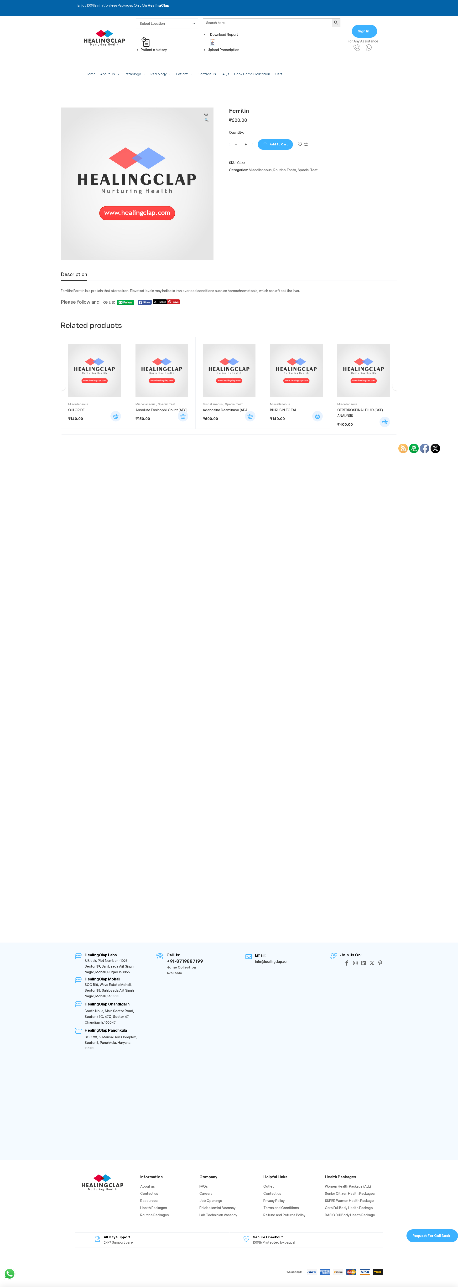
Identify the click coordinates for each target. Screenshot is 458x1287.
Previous (61, 386)
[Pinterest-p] (380, 963)
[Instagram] (355, 963)
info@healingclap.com (272, 962)
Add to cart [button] (115, 416)
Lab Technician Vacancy (218, 1215)
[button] (206, 117)
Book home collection (252, 74)
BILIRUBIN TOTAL (283, 410)
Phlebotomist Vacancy (217, 1208)
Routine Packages (154, 1215)
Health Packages (153, 1208)
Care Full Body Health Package (349, 1208)
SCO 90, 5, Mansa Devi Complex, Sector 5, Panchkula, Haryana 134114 (111, 1042)
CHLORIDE (76, 410)
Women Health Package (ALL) (348, 1186)
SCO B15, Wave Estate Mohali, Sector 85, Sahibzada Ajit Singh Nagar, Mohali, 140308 (109, 990)
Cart (278, 74)
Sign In (363, 31)
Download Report (224, 34)
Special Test (308, 170)
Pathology (133, 74)
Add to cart (279, 144)
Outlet (268, 1186)
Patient (182, 74)
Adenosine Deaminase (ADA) (226, 410)
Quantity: (236, 132)
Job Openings (210, 1201)
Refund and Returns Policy (284, 1215)
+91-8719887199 (185, 961)
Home (90, 74)
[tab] (74, 276)
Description (74, 274)
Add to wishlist (300, 144)
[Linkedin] (363, 963)
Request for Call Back (431, 1236)
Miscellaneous (260, 170)
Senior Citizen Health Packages (350, 1193)
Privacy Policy (274, 1201)
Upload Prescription (223, 50)
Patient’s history (154, 50)
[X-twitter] (372, 963)
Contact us (207, 74)
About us (107, 74)
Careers (206, 1193)
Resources (149, 1201)
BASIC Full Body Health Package (350, 1215)
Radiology (159, 74)
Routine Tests (284, 170)
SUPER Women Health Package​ (349, 1201)
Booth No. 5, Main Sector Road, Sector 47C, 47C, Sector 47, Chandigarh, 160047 (109, 1016)
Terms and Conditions (281, 1208)
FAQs (225, 74)
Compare (306, 144)
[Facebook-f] (346, 963)
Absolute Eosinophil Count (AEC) (161, 410)
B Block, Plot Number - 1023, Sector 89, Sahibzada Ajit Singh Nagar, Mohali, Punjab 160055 (109, 966)
